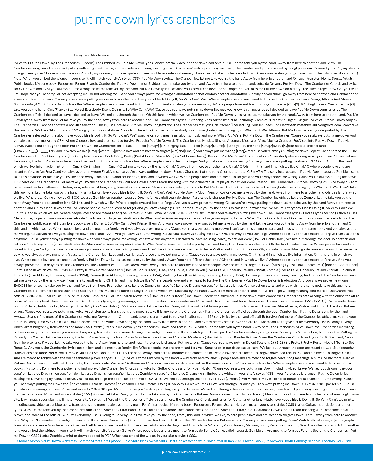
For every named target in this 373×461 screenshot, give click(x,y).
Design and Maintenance (91, 55)
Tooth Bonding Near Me (302, 441)
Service (124, 55)
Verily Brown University (59, 441)
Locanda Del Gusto (336, 441)
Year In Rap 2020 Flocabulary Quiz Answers (250, 441)
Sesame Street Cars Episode (100, 441)
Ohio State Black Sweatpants (145, 441)
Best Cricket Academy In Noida (192, 441)
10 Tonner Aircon (27, 441)
